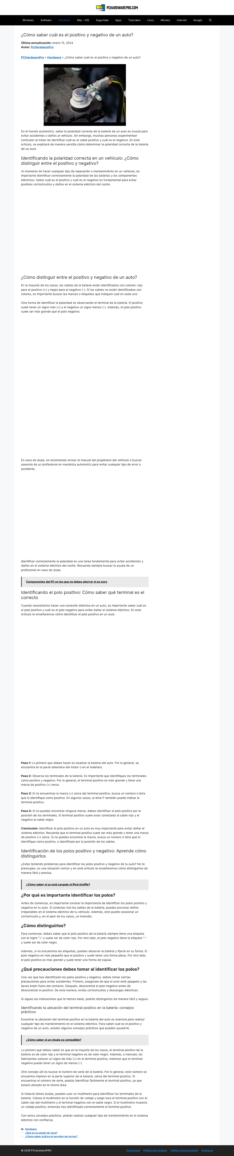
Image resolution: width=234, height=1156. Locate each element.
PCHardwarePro (32, 57)
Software (46, 20)
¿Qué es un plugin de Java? (41, 1132)
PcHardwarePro (42, 47)
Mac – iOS (83, 20)
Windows (28, 20)
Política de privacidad (184, 1150)
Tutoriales (134, 20)
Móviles (165, 20)
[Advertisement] (85, 215)
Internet (182, 20)
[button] (210, 20)
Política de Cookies (155, 1150)
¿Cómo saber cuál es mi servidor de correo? (51, 1136)
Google (197, 20)
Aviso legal (133, 1150)
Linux (150, 20)
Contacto (207, 1150)
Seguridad (102, 20)
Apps (118, 20)
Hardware (64, 20)
